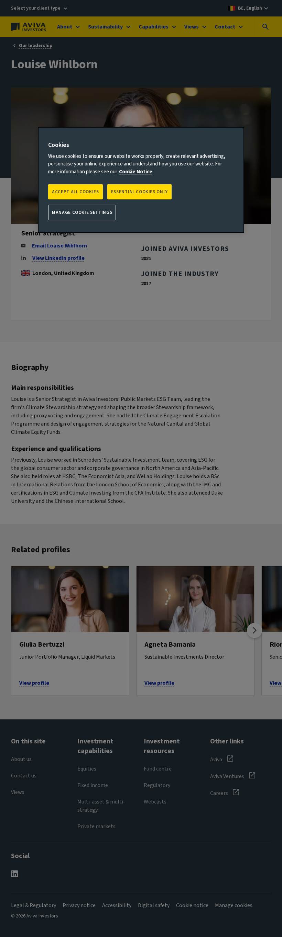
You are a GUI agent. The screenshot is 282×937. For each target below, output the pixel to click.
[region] (141, 180)
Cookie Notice (135, 171)
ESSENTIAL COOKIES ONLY (139, 192)
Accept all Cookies (75, 192)
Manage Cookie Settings (82, 212)
